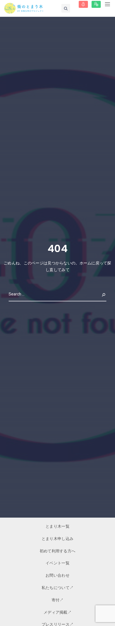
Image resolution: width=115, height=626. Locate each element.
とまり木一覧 (57, 526)
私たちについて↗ (57, 587)
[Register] (96, 4)
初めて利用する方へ (58, 551)
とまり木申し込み (57, 538)
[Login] (83, 4)
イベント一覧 (57, 563)
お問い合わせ (57, 575)
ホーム (86, 263)
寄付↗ (58, 600)
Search (99, 294)
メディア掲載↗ (57, 612)
